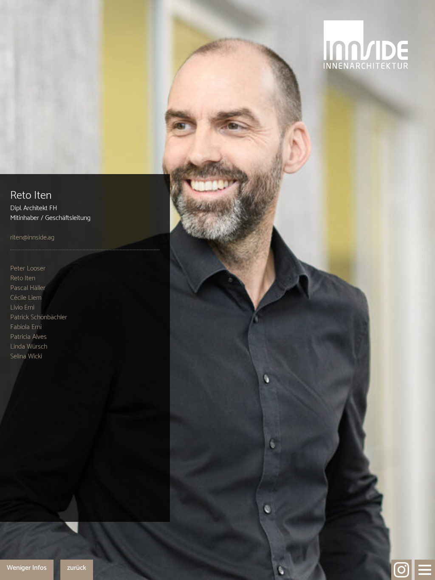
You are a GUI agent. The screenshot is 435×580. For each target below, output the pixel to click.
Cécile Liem (26, 298)
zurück (76, 568)
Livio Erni (22, 307)
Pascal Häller (27, 288)
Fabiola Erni (26, 327)
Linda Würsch (28, 346)
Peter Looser (27, 268)
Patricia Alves (28, 337)
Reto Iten (22, 278)
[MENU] (425, 570)
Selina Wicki (26, 356)
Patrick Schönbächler (38, 317)
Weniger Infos (27, 568)
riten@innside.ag (32, 237)
